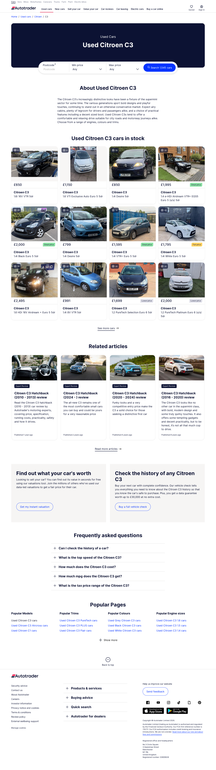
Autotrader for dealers (88, 716)
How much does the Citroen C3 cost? (87, 567)
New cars (60, 9)
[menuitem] (46, 9)
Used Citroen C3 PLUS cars (76, 625)
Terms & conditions (21, 712)
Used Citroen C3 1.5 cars (171, 625)
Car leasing (122, 9)
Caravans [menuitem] (47, 2)
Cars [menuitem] (13, 2)
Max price (115, 65)
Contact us (16, 690)
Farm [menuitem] (64, 2)
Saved (191, 10)
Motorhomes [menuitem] (35, 2)
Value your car (90, 9)
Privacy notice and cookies (25, 708)
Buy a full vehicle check (133, 506)
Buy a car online (155, 9)
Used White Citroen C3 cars (125, 630)
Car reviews (107, 9)
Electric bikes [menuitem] (80, 2)
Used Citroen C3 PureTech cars (78, 620)
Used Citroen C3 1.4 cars (171, 630)
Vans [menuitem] (19, 2)
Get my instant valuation (34, 506)
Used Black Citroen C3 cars (124, 625)
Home (14, 16)
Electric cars (137, 9)
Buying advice (82, 698)
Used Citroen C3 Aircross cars (29, 625)
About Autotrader (20, 694)
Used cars (46, 9)
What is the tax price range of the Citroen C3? (94, 585)
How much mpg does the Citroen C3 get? (90, 576)
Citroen (38, 16)
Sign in (202, 10)
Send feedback (155, 691)
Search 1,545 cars (161, 67)
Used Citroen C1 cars (24, 630)
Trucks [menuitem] (57, 2)
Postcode (48, 65)
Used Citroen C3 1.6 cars (171, 620)
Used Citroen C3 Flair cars (75, 630)
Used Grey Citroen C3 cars (124, 620)
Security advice (19, 685)
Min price (77, 65)
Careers (15, 699)
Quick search (81, 707)
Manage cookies (18, 728)
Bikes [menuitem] (26, 2)
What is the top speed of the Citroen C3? (90, 557)
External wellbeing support (25, 721)
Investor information (21, 703)
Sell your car (74, 9)
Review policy (18, 716)
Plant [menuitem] (70, 2)
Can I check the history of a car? (83, 548)
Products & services (86, 688)
